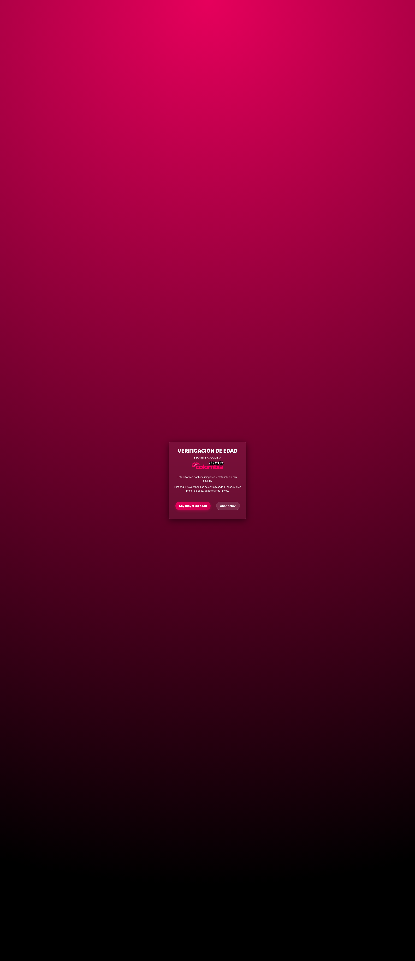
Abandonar (228, 506)
